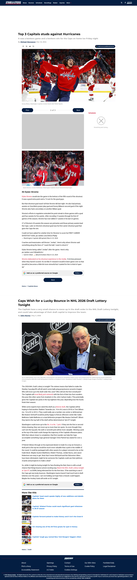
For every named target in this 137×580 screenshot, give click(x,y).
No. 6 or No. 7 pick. (54, 425)
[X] (121, 2)
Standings (47, 3)
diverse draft (60, 407)
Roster (55, 3)
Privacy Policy (52, 566)
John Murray (25, 316)
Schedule (39, 3)
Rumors (31, 3)
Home (24, 286)
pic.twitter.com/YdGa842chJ (32, 252)
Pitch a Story (26, 566)
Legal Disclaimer (109, 566)
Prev (27, 110)
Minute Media (12, 574)
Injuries (62, 3)
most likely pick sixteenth (43, 394)
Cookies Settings (70, 570)
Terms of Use (69, 566)
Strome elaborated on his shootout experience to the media (44, 259)
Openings (50, 563)
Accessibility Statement (30, 570)
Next (78, 110)
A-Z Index (50, 570)
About (23, 563)
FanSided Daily (108, 563)
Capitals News (33, 286)
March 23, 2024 (52, 238)
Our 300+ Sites (90, 563)
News (25, 3)
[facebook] (125, 2)
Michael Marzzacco (28, 42)
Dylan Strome (27, 196)
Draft (29, 549)
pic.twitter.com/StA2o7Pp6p (46, 236)
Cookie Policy (90, 566)
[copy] (33, 46)
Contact (67, 563)
